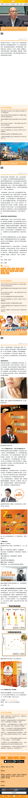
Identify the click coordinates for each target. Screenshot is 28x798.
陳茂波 (12, 271)
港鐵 (7, 271)
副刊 (21, 4)
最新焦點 (3, 767)
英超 (17, 271)
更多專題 (8, 777)
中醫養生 (19, 774)
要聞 (7, 767)
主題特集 (13, 4)
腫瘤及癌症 (24, 774)
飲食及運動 (8, 774)
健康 (2, 4)
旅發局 (3, 273)
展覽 (22, 268)
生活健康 (14, 774)
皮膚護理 (3, 777)
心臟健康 (3, 776)
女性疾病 (18, 776)
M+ (8, 273)
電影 (18, 268)
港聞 (2, 33)
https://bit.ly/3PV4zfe (11, 700)
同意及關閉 (14, 792)
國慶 (21, 271)
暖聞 (12, 767)
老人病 (22, 776)
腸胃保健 (8, 776)
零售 (14, 268)
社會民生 (4, 268)
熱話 (10, 767)
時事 (18, 4)
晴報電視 (7, 4)
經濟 (9, 268)
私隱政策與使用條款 (9, 790)
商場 (3, 271)
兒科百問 (13, 776)
